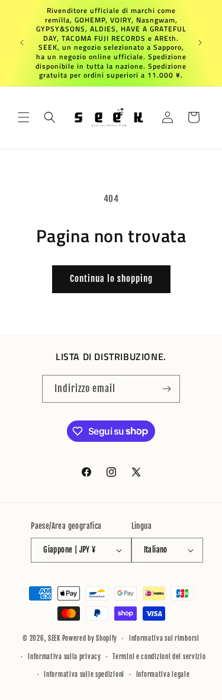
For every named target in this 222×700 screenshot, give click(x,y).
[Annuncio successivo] (200, 43)
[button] (24, 117)
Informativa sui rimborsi (164, 638)
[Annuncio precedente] (22, 43)
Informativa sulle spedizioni (84, 674)
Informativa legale (163, 674)
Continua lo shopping (111, 278)
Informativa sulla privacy (64, 657)
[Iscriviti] (166, 389)
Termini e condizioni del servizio (158, 657)
